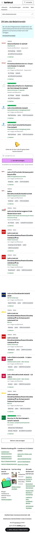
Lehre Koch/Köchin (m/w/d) (17, 108)
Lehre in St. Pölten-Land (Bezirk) (25, 455)
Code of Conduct (26, 518)
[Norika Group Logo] (17, 526)
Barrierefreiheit (16, 518)
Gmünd (10, 367)
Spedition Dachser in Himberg (29, 479)
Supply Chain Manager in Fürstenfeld (29, 492)
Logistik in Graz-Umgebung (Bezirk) (29, 500)
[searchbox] (17, 14)
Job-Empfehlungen (15, 7)
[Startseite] (9, 2)
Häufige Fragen (9, 515)
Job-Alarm (26, 7)
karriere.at (30, 474)
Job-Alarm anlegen (18, 160)
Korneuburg (11, 51)
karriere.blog (16, 469)
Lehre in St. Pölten (23, 464)
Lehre (6, 21)
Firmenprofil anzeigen (9, 35)
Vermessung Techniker (29, 507)
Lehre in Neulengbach (24, 461)
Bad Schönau (12, 115)
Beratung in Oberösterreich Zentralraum (30, 486)
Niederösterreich (19, 21)
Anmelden (29, 2)
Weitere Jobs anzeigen (17, 440)
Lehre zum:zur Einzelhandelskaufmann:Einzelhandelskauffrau (20, 235)
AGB (29, 515)
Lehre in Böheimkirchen (24, 459)
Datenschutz (7, 518)
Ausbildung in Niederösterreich (6, 453)
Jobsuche (4, 7)
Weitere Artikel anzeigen (16, 488)
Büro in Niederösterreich (8, 461)
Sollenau (10, 181)
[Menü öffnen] (2, 2)
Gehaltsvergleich (6, 499)
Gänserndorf (12, 428)
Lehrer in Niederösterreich (9, 464)
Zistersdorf (11, 270)
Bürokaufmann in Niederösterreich (6, 457)
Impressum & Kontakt (20, 515)
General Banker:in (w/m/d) (17, 44)
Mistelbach (11, 349)
